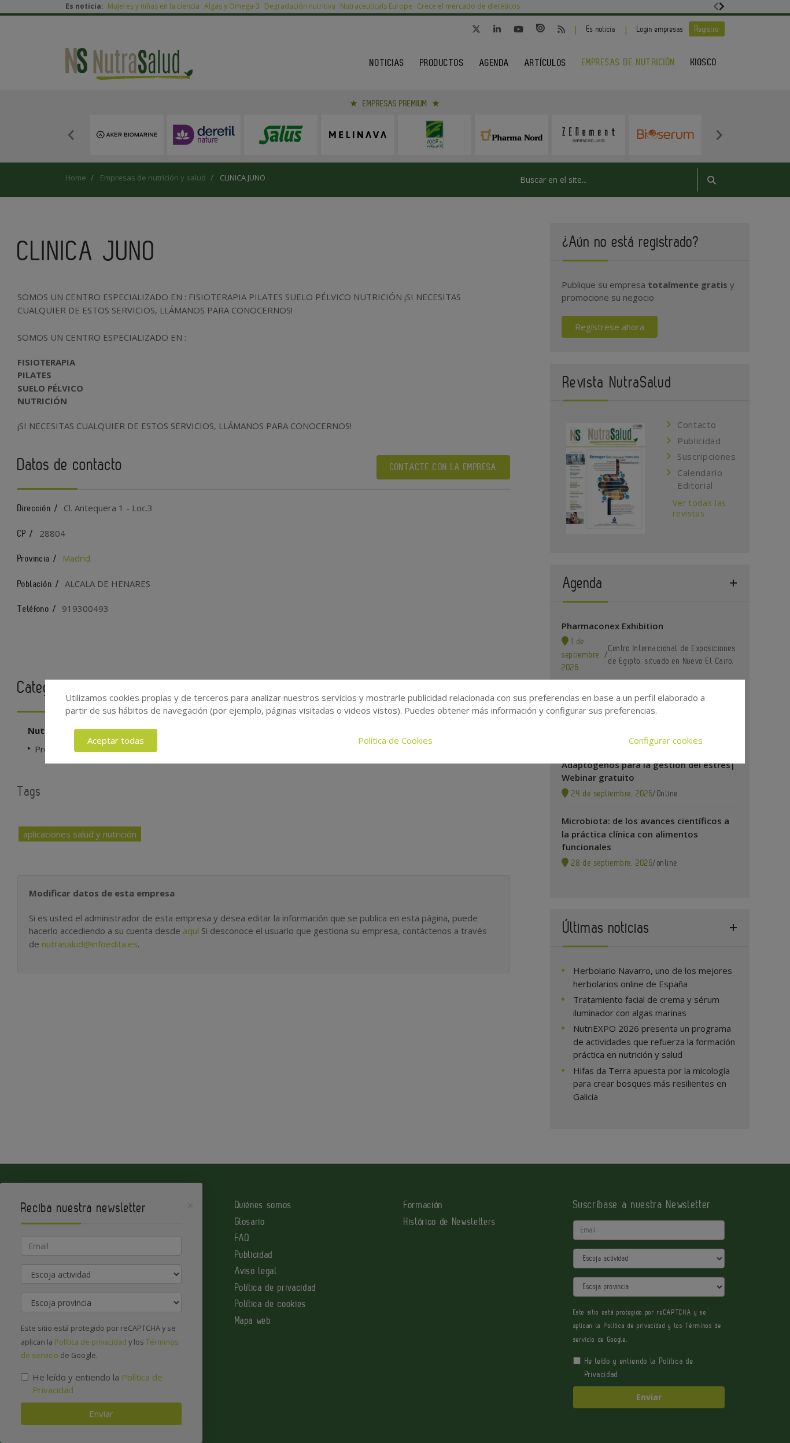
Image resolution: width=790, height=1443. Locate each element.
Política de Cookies (395, 740)
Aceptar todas (115, 740)
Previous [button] (71, 135)
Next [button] (719, 135)
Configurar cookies (666, 740)
